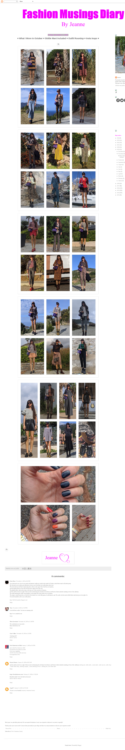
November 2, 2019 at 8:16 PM (23, 581)
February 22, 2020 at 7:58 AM (31, 674)
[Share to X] (27, 569)
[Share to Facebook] (29, 569)
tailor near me (102, 665)
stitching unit (82, 665)
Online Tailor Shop (14, 666)
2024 (118, 138)
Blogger (79, 745)
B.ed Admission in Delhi (16, 645)
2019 (118, 149)
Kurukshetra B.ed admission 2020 (18, 649)
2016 (118, 188)
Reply (11, 602)
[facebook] (118, 100)
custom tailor (95, 665)
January (120, 180)
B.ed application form (15, 654)
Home (58, 728)
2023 (118, 140)
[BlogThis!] (25, 569)
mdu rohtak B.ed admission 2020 (17, 648)
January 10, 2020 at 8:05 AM (25, 662)
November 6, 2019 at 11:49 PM (20, 608)
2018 (118, 183)
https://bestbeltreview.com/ (16, 674)
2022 (118, 142)
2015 (118, 190)
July (119, 167)
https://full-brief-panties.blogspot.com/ (18, 600)
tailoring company (24, 666)
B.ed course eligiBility (15, 651)
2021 (118, 145)
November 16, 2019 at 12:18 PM (26, 621)
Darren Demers (13, 662)
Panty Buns (13, 581)
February (120, 178)
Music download (14, 621)
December (120, 151)
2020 (118, 147)
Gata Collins (13, 633)
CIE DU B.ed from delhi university (18, 653)
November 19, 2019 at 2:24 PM (24, 633)
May (119, 171)
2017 (118, 186)
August (120, 164)
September (121, 162)
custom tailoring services (35, 666)
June (119, 169)
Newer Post (8, 728)
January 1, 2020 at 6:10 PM (28, 645)
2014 (118, 192)
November (121, 153)
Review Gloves (13, 637)
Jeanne (119, 77)
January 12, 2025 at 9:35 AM (21, 688)
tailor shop (108, 665)
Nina (11, 608)
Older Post (108, 728)
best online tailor (52, 666)
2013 (118, 195)
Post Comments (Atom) (16, 731)
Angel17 (12, 688)
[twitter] (122, 100)
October (120, 160)
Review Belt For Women (15, 678)
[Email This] (23, 569)
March (120, 176)
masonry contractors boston (28, 690)
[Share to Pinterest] (30, 569)
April (119, 174)
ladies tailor (88, 665)
